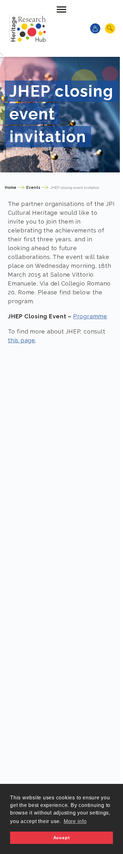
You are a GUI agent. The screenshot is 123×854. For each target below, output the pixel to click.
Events (33, 187)
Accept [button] (61, 837)
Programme (90, 316)
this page (21, 340)
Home (10, 187)
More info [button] (75, 821)
